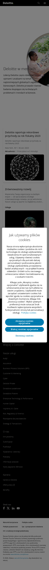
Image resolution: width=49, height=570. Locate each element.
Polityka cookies (28, 312)
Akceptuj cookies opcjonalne (24, 322)
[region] (24, 285)
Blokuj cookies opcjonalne (24, 329)
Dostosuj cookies (25, 335)
